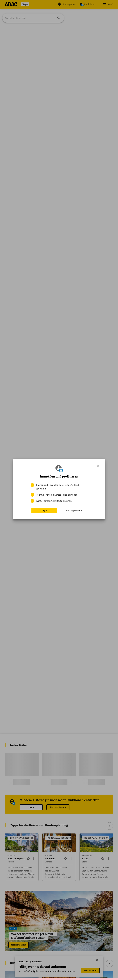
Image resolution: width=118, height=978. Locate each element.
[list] (59, 493)
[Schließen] (97, 466)
